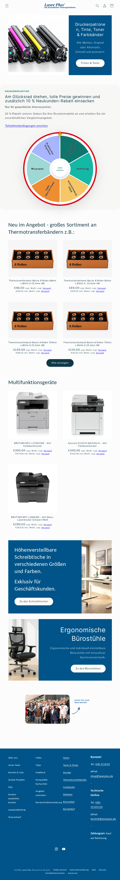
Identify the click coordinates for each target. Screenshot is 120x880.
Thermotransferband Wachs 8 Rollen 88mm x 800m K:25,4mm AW (32, 282)
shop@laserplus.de (102, 776)
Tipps (38, 765)
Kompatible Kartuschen (41, 782)
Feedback (40, 772)
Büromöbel (69, 802)
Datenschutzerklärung (79, 870)
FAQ (10, 787)
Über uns (13, 758)
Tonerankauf (14, 817)
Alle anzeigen (60, 362)
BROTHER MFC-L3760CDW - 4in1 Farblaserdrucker (32, 444)
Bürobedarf (69, 809)
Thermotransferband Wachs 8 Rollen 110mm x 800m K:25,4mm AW (87, 343)
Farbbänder (69, 787)
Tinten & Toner (90, 63)
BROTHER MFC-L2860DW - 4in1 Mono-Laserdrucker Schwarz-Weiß (32, 518)
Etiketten (67, 794)
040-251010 (102, 764)
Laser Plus (26, 870)
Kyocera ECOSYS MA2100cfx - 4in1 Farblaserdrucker (87, 444)
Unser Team (14, 765)
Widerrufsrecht (60, 870)
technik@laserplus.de (103, 819)
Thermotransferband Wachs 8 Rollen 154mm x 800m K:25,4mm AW (32, 343)
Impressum (73, 873)
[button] (6, 5)
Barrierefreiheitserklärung (49, 802)
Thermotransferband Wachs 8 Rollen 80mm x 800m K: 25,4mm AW (87, 282)
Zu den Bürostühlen (88, 668)
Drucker (67, 772)
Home (66, 758)
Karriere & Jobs (16, 772)
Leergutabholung (17, 810)
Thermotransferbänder (75, 780)
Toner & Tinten (70, 765)
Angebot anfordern (41, 793)
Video (39, 758)
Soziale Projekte (16, 780)
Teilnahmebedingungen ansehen (26, 125)
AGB (94, 870)
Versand (102, 870)
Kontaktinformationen (55, 873)
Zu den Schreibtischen (33, 601)
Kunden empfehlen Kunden (13, 798)
